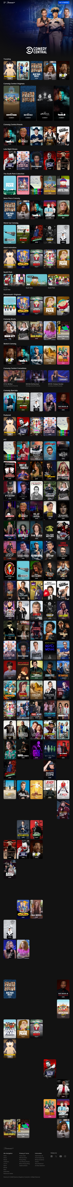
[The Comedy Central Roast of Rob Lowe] (23, 610)
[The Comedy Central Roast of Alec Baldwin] (36, 570)
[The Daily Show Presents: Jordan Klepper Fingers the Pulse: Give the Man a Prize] (50, 1068)
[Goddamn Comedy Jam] (50, 709)
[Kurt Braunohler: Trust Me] (23, 869)
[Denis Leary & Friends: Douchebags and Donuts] (36, 670)
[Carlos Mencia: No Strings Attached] (23, 550)
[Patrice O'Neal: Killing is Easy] (10, 969)
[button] (5, 3)
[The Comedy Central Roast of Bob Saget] (50, 570)
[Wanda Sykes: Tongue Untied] (36, 1128)
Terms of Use (22, 1155)
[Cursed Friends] (36, 630)
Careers (37, 1161)
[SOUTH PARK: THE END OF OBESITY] (36, 1028)
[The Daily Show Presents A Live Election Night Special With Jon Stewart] (10, 650)
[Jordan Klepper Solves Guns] (23, 829)
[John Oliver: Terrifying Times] (10, 829)
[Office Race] (36, 949)
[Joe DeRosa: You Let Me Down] (10, 809)
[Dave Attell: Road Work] (50, 650)
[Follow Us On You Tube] (61, 1156)
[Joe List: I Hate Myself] (23, 809)
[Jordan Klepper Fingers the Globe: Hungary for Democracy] (36, 829)
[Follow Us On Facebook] (52, 1156)
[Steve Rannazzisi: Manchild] (36, 1048)
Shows (5, 1157)
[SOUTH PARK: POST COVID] (50, 1009)
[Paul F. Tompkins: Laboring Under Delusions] (23, 969)
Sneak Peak (6, 1171)
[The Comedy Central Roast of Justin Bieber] (63, 590)
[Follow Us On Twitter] (56, 1156)
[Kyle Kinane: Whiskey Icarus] (10, 889)
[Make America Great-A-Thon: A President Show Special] (36, 889)
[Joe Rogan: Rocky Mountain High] (36, 809)
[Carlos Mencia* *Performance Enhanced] (63, 530)
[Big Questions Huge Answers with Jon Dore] (50, 510)
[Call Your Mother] (50, 530)
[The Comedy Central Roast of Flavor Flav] (36, 590)
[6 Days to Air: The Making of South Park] (10, 450)
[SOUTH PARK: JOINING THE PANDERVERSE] (10, 1028)
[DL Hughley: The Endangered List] (63, 630)
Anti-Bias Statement (40, 1165)
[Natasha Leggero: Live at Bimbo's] (63, 909)
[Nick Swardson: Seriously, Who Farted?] (50, 929)
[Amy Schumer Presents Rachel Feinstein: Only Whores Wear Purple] (36, 470)
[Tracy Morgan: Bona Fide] (63, 1088)
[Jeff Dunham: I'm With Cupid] (63, 749)
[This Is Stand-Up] (10, 1088)
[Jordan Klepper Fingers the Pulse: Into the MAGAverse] (63, 829)
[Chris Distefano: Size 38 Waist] (50, 550)
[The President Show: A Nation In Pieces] (63, 969)
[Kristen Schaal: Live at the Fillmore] (63, 849)
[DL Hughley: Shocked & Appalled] (50, 630)
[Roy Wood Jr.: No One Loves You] (10, 1009)
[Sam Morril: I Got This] (50, 1028)
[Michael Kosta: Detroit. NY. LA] (10, 909)
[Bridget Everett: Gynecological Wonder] (10, 530)
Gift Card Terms (23, 1157)
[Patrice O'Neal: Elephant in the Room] (63, 949)
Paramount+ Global (8, 1173)
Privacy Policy (22, 1159)
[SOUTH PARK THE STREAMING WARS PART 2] (63, 1009)
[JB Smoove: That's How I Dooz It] (23, 749)
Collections (6, 1161)
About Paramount (39, 1163)
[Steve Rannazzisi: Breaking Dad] (23, 1048)
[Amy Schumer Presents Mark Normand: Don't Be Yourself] (23, 470)
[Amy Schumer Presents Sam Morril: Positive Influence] (50, 470)
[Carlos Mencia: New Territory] (10, 550)
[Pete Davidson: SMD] (36, 969)
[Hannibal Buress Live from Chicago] (23, 729)
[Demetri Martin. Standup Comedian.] (23, 670)
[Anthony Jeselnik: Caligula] (23, 490)
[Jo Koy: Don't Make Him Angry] (50, 789)
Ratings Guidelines (39, 1159)
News (5, 1169)
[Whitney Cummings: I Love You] (50, 1128)
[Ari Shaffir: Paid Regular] (36, 490)
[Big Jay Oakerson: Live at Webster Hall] (36, 510)
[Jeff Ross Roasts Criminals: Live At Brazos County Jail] (63, 769)
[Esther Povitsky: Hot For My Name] (63, 690)
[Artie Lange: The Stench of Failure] (50, 490)
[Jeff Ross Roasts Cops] (50, 769)
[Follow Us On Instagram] (65, 1156)
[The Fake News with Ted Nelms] (36, 709)
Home (5, 1155)
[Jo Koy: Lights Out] (63, 789)
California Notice (23, 1165)
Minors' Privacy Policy (24, 1163)
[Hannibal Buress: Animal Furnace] (10, 729)
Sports (5, 1165)
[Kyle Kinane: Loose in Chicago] (63, 869)
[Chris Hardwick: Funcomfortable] (63, 550)
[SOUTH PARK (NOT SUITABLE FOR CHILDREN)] (23, 1028)
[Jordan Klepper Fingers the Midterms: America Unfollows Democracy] (50, 829)
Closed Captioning (39, 1157)
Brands (5, 1167)
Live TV (5, 1163)
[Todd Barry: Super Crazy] (36, 1088)
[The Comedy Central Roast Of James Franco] (50, 590)
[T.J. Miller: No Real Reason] (63, 1048)
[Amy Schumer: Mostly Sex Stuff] (63, 470)
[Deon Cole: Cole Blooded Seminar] (50, 670)
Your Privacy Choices (24, 1161)
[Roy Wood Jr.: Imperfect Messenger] (63, 989)
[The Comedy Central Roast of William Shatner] (36, 610)
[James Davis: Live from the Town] (36, 749)
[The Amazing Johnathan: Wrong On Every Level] (10, 470)
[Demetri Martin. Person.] (10, 670)
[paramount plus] (11, 3)
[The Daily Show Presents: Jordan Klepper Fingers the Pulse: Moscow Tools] (10, 849)
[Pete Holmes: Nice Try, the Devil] (50, 969)
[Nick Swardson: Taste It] (63, 929)
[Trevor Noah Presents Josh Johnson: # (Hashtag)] (36, 1108)
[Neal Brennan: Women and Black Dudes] (36, 929)
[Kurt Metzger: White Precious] (36, 869)
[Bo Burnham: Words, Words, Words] (63, 510)
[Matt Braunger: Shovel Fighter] (63, 889)
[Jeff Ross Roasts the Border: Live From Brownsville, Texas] (10, 789)
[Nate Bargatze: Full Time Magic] (10, 929)
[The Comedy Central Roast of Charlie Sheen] (10, 590)
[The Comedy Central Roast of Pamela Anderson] (10, 610)
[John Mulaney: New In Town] (50, 809)
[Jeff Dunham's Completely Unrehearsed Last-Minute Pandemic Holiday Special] (10, 769)
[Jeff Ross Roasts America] (36, 769)
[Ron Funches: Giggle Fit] (36, 989)
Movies (5, 1159)
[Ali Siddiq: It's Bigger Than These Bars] (63, 450)
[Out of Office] (50, 949)
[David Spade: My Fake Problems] (63, 650)
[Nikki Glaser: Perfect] (10, 949)
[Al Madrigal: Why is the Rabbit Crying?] (50, 450)
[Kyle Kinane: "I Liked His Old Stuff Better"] (50, 869)
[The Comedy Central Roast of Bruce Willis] (63, 570)
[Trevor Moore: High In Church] (10, 1108)
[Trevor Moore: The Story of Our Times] (23, 1108)
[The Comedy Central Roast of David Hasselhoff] (23, 590)
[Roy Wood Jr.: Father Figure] (50, 989)
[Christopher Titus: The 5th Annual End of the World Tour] (10, 570)
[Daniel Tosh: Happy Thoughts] (36, 650)
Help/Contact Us (39, 1155)
